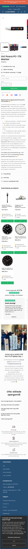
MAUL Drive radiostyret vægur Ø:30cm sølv (7, 238)
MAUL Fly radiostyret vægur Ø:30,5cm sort (7, 269)
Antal (2, 81)
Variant (3, 75)
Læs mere (8, 314)
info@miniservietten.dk (14, 363)
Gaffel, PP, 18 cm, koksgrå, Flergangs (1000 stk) (7, 206)
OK (14, 541)
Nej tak (14, 545)
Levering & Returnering (9, 500)
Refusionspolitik (7, 472)
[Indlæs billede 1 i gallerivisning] (4, 47)
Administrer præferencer (14, 537)
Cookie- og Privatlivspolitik (10, 510)
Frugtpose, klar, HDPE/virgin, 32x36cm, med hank (20, 206)
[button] (2, 11)
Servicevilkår (6, 469)
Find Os (5, 507)
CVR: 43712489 (7, 475)
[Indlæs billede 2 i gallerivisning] (14, 47)
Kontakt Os (6, 504)
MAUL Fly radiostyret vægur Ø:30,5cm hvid (20, 237)
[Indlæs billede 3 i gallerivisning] (23, 47)
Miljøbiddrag (6, 513)
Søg (4, 466)
